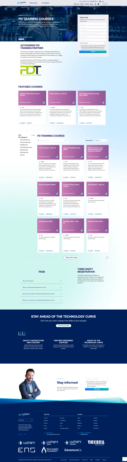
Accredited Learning (64, 428)
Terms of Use (85, 459)
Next (24, 333)
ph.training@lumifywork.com (53, 434)
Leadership (29, 123)
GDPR (91, 459)
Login (102, 1)
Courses (20, 15)
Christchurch (96, 428)
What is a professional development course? (34, 287)
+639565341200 (93, 1)
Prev (20, 333)
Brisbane (79, 425)
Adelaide (95, 420)
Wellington (96, 425)
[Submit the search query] (38, 140)
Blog (91, 4)
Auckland (95, 423)
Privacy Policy (64, 459)
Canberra (95, 418)
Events (87, 4)
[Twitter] (25, 434)
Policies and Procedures (74, 459)
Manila (78, 418)
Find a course (33, 3)
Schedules (62, 418)
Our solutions (45, 3)
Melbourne (79, 423)
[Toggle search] (95, 4)
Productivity (89, 123)
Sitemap (104, 459)
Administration (98, 177)
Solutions (46, 420)
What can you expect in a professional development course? (39, 300)
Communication (60, 123)
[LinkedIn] (19, 434)
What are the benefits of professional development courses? (39, 293)
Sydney (79, 420)
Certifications (63, 420)
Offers (82, 4)
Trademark (97, 459)
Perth (78, 428)
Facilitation (72, 177)
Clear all (33, 135)
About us (76, 4)
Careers (45, 428)
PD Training (22, 123)
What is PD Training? (28, 281)
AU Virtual (21, 39)
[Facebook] (22, 434)
